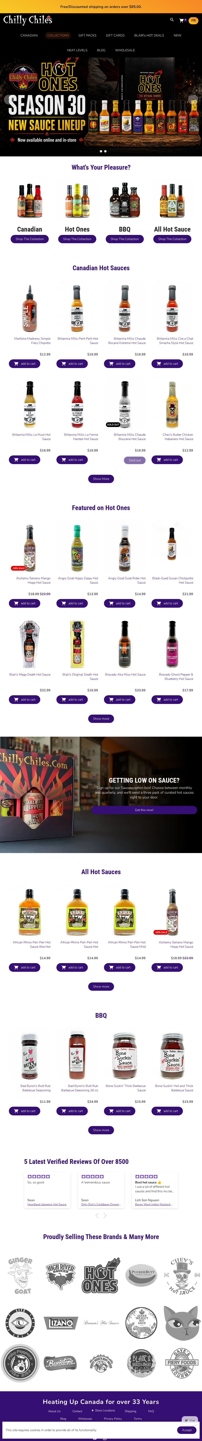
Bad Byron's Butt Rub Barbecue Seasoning (35, 1088)
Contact (77, 1411)
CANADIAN (29, 35)
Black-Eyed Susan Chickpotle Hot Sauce (172, 580)
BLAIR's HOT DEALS (149, 35)
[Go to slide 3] (105, 151)
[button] (98, 1215)
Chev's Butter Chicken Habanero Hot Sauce (178, 437)
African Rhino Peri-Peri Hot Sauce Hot (79, 944)
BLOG (101, 50)
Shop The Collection (30, 239)
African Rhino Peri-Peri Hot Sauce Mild (127, 944)
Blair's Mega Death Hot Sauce (29, 674)
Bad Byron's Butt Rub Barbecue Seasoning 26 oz (79, 1088)
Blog (63, 1419)
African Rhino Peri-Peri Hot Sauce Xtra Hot (31, 944)
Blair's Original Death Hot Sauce (80, 676)
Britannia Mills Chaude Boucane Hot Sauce (130, 437)
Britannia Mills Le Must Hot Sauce (31, 437)
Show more (101, 719)
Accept (187, 1430)
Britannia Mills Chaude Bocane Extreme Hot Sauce (127, 340)
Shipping (130, 1411)
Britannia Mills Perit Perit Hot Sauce (78, 340)
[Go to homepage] (27, 25)
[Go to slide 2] (101, 151)
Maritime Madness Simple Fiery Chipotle (32, 340)
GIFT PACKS (87, 35)
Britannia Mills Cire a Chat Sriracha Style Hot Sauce (175, 340)
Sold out (135, 460)
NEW (177, 35)
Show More (101, 479)
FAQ (151, 1411)
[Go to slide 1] (96, 151)
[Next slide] (193, 100)
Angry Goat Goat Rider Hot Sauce (127, 580)
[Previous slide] (9, 100)
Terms (138, 1419)
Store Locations (105, 1410)
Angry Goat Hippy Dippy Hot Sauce (78, 580)
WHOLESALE (125, 50)
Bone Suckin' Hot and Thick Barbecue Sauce (174, 1088)
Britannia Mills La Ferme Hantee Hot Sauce (81, 437)
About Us (54, 1411)
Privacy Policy (113, 1419)
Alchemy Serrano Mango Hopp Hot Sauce (33, 580)
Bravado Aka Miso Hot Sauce (125, 674)
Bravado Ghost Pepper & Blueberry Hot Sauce (176, 676)
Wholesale (85, 1419)
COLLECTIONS (58, 35)
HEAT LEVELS (77, 50)
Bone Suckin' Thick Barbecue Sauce (126, 1088)
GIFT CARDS (115, 35)
